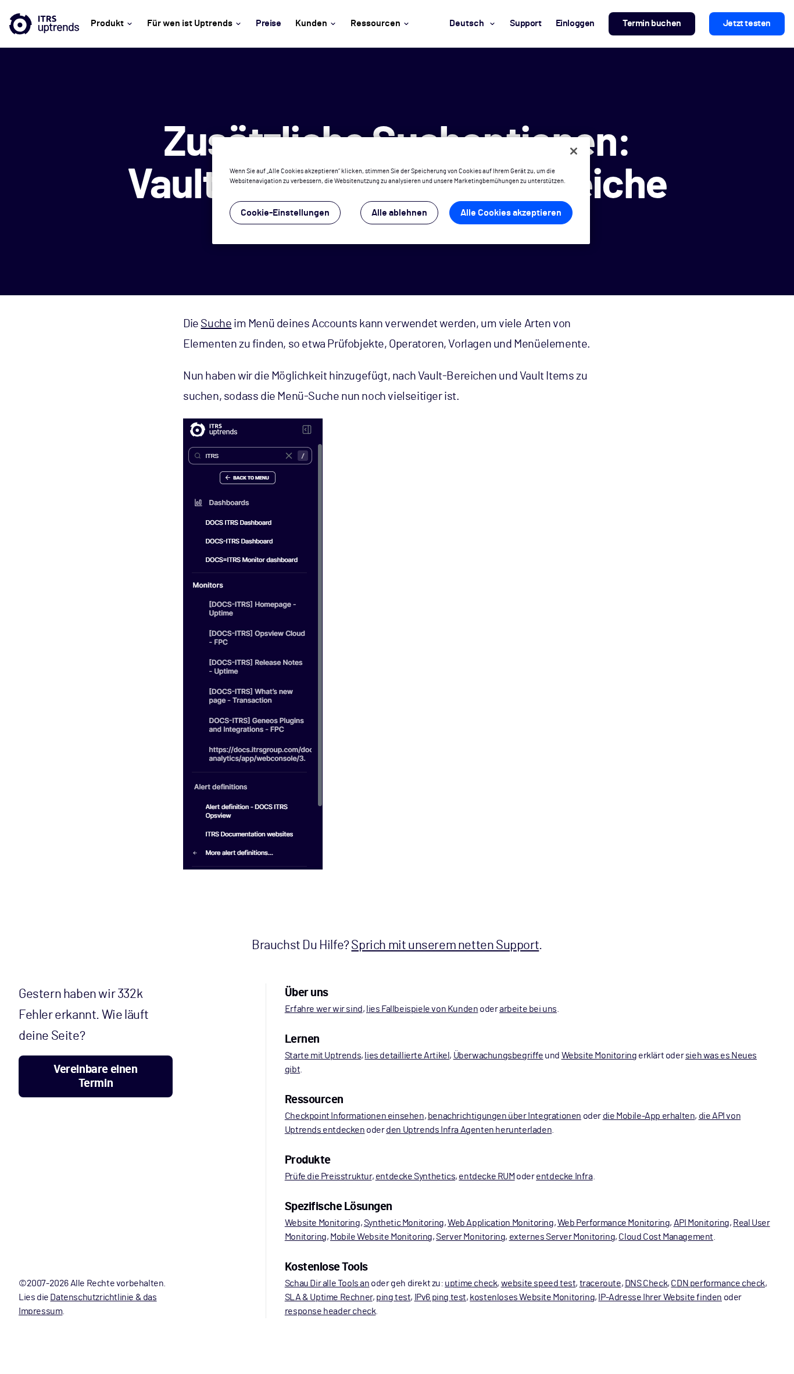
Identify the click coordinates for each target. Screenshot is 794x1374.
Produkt (107, 23)
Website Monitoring (599, 1055)
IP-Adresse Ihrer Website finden (660, 1297)
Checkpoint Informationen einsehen (354, 1116)
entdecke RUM (486, 1176)
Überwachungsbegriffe (498, 1055)
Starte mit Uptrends (323, 1055)
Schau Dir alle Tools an (327, 1283)
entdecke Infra (564, 1176)
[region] (401, 190)
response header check (330, 1311)
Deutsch (466, 23)
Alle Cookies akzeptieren (510, 212)
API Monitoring (701, 1223)
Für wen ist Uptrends (190, 23)
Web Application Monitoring (501, 1223)
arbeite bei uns (528, 1009)
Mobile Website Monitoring (381, 1236)
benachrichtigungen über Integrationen (504, 1116)
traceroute (600, 1283)
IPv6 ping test (440, 1297)
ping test (393, 1297)
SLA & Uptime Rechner (329, 1297)
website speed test (538, 1283)
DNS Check (646, 1283)
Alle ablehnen (399, 212)
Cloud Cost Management (665, 1236)
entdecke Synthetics (415, 1176)
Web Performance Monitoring (613, 1223)
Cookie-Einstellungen (285, 212)
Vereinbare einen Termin (95, 1076)
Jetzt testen (747, 23)
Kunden (311, 23)
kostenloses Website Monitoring (532, 1297)
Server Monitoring (470, 1236)
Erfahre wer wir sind (324, 1009)
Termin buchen (652, 23)
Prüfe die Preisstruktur (328, 1176)
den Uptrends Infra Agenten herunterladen (469, 1130)
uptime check (471, 1283)
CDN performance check (718, 1283)
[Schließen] (573, 151)
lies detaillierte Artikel (406, 1055)
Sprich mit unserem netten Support (445, 945)
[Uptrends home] (44, 24)
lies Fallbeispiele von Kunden (422, 1009)
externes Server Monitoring (562, 1236)
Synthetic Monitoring (404, 1223)
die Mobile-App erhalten (649, 1116)
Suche (216, 324)
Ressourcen (375, 23)
